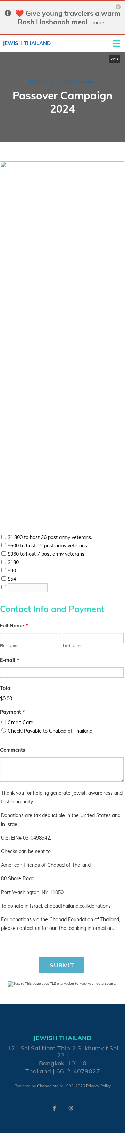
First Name (9, 645)
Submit (62, 965)
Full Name (14, 625)
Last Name (72, 645)
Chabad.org (48, 1085)
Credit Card (20, 722)
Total (6, 688)
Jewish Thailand (27, 43)
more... (100, 22)
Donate (37, 81)
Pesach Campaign (76, 81)
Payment (12, 712)
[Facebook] (54, 1108)
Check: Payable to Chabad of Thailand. (50, 731)
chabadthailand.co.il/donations (77, 906)
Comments (12, 750)
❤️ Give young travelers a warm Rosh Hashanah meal (67, 17)
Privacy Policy (98, 1085)
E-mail (9, 660)
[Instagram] (70, 1108)
